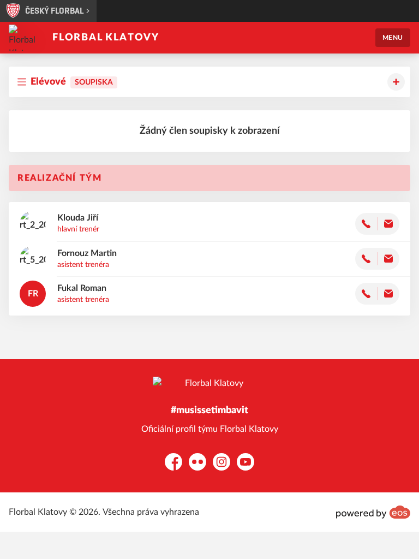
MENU (392, 37)
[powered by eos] (373, 512)
